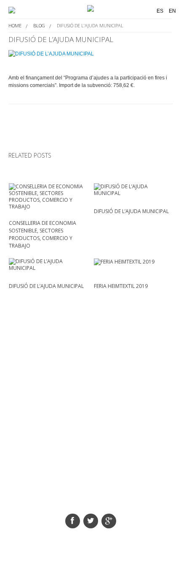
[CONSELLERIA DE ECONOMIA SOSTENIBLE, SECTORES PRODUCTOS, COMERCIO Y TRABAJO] (48, 196)
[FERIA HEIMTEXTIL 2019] (133, 261)
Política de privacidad (100, 496)
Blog (39, 25)
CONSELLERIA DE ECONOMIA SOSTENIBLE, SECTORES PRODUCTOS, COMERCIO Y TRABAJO (42, 234)
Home (14, 25)
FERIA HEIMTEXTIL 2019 (121, 286)
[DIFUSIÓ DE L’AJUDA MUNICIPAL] (90, 54)
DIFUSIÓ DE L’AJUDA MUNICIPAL (131, 211)
